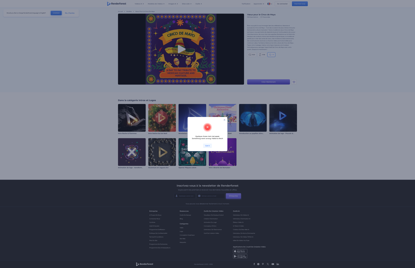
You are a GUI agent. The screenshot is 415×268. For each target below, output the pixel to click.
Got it (207, 146)
